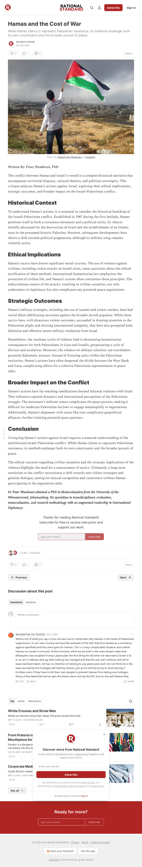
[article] (71, 718)
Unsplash (90, 157)
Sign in (131, 7)
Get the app (88, 851)
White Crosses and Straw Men (32, 711)
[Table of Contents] (3, 433)
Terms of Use (87, 782)
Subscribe (113, 7)
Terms (84, 842)
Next (123, 577)
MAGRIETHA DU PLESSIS (30, 634)
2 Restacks (34, 552)
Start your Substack (62, 851)
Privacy (75, 842)
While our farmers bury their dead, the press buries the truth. (44, 715)
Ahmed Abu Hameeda (69, 157)
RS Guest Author (25, 42)
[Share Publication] (99, 7)
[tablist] (23, 602)
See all (15, 790)
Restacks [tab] (31, 602)
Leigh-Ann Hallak (32, 720)
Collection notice (100, 842)
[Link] (3, 202)
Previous (21, 577)
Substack (54, 859)
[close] (104, 734)
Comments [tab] (16, 602)
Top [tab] (12, 701)
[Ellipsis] (132, 634)
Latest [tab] (21, 701)
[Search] (91, 7)
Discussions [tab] (34, 701)
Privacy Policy (97, 786)
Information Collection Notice (70, 786)
